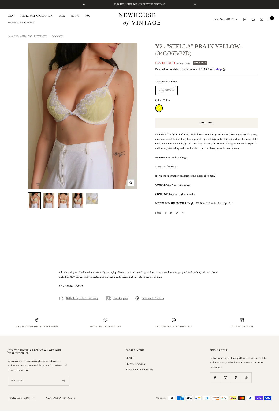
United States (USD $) (223, 19)
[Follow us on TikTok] (246, 377)
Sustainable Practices (153, 298)
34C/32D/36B (166, 90)
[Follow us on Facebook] (215, 377)
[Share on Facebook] (165, 213)
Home (10, 36)
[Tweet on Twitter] (176, 213)
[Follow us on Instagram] (225, 377)
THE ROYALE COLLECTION (36, 16)
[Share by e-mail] (183, 213)
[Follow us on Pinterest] (236, 377)
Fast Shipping (120, 298)
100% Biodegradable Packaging (82, 298)
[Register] (63, 380)
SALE (62, 16)
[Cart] (269, 19)
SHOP (11, 16)
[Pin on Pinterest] (171, 213)
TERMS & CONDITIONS (139, 370)
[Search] (253, 19)
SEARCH (130, 358)
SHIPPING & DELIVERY (21, 23)
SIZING (75, 16)
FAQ (87, 16)
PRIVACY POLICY (135, 364)
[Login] (261, 19)
